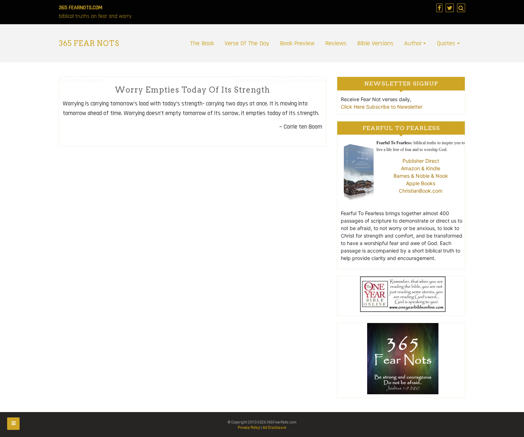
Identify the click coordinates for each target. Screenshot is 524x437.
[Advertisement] (192, 203)
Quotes (446, 43)
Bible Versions (375, 43)
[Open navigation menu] (13, 423)
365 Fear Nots (89, 43)
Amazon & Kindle (420, 168)
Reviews (335, 43)
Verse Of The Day (247, 43)
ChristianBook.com (420, 191)
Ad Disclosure (274, 428)
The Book (202, 43)
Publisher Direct (420, 161)
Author (413, 43)
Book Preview (297, 43)
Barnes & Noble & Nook (421, 176)
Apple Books (420, 183)
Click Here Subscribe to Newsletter (381, 107)
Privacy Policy (249, 428)
